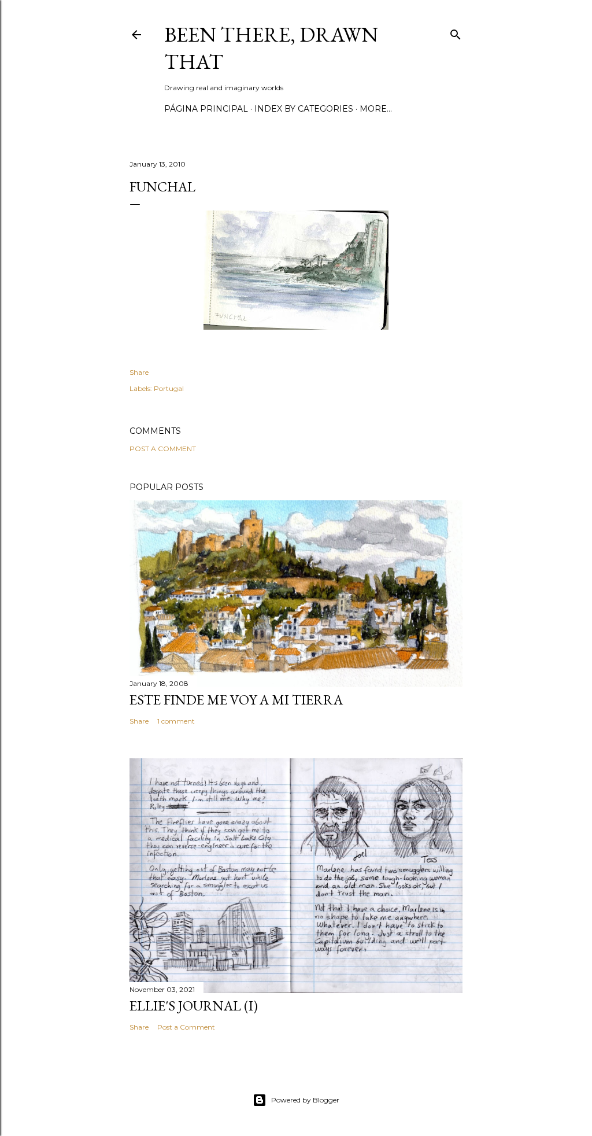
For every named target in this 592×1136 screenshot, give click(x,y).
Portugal (169, 388)
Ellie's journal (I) (194, 1006)
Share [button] (139, 372)
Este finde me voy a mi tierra (236, 700)
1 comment (176, 721)
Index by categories (303, 109)
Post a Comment (163, 448)
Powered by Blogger (305, 1100)
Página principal (206, 109)
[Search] (455, 32)
